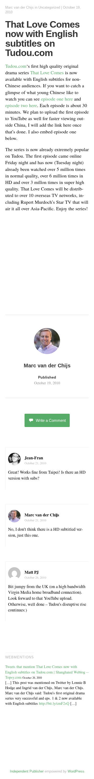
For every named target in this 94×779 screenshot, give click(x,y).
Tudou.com (15, 66)
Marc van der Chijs (19, 7)
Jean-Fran (34, 458)
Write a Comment (51, 420)
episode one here (57, 99)
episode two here (21, 105)
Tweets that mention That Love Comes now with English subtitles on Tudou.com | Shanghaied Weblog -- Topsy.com (47, 671)
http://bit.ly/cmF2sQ (54, 703)
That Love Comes (47, 72)
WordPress (76, 771)
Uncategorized (49, 7)
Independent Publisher (27, 771)
